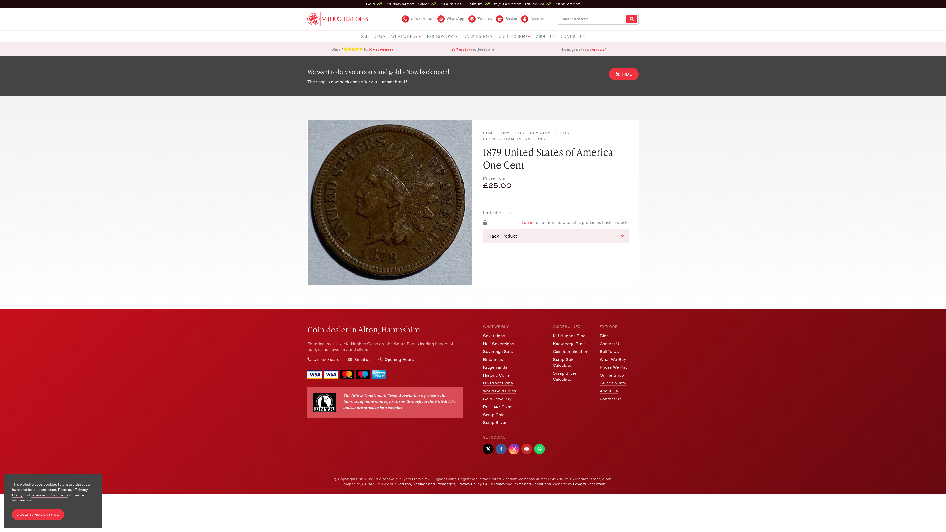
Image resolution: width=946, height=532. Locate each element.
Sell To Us (609, 351)
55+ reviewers (381, 49)
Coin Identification (570, 351)
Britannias (493, 359)
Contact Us (611, 343)
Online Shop (612, 375)
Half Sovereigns (498, 343)
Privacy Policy (469, 484)
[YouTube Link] (526, 449)
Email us (362, 359)
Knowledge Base (569, 343)
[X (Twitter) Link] (488, 449)
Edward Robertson (589, 484)
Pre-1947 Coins (497, 406)
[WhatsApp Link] (539, 449)
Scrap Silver (495, 422)
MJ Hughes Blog (569, 335)
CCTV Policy (494, 484)
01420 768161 (326, 359)
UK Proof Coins (498, 383)
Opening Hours (399, 359)
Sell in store (461, 49)
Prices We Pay (614, 367)
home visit (596, 49)
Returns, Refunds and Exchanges (426, 484)
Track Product (502, 236)
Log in (527, 222)
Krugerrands (495, 367)
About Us (609, 391)
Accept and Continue (38, 515)
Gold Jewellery (497, 398)
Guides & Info (613, 383)
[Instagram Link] (513, 449)
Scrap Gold (494, 414)
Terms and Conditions (532, 484)
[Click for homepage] (337, 18)
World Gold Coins (499, 391)
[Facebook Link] (501, 449)
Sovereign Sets (498, 351)
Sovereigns (494, 335)
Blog (604, 335)
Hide (627, 74)
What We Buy (613, 359)
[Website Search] (631, 19)
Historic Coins (496, 375)
